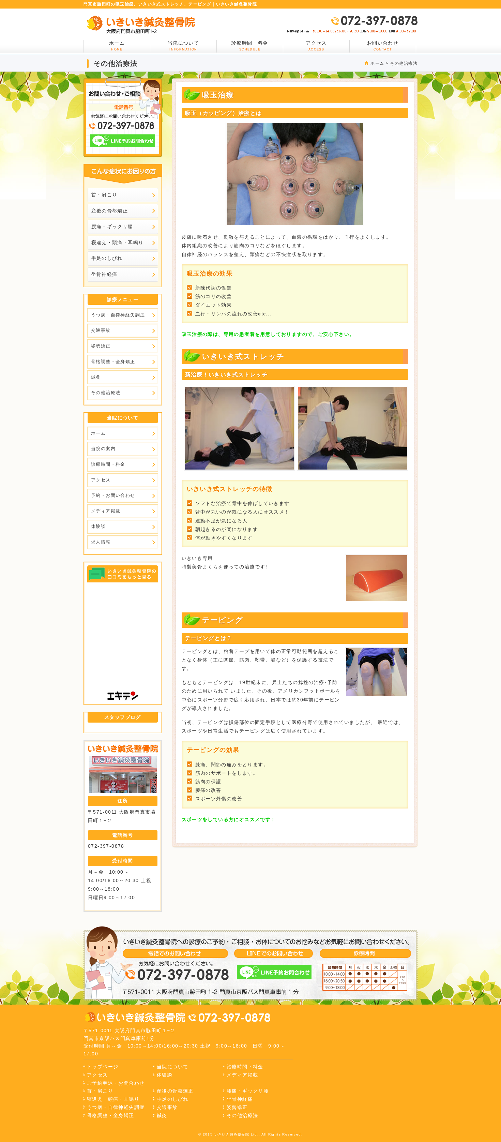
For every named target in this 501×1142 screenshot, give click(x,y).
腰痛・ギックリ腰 (112, 226)
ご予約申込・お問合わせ (116, 1083)
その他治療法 (404, 63)
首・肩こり (104, 194)
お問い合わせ (382, 45)
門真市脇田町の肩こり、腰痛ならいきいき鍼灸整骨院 (135, 1017)
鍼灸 (96, 377)
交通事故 (101, 330)
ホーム (377, 63)
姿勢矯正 (101, 345)
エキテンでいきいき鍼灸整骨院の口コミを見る (123, 574)
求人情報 (101, 542)
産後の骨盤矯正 (109, 210)
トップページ (102, 1066)
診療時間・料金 (249, 45)
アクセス (316, 45)
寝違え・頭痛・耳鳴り (117, 242)
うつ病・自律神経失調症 (118, 314)
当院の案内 (103, 448)
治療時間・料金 (245, 1066)
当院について (183, 45)
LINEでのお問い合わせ (123, 140)
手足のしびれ (107, 258)
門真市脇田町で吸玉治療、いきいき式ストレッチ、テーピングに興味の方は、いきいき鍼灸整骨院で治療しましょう (140, 24)
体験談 (98, 526)
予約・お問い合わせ (113, 495)
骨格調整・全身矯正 (113, 361)
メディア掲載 (105, 511)
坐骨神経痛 (104, 274)
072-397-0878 (374, 20)
